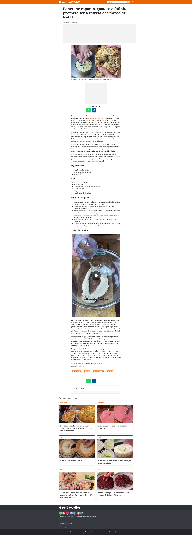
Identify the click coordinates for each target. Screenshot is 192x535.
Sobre (60, 519)
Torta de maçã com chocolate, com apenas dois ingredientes (114, 494)
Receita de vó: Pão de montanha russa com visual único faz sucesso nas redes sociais (76, 428)
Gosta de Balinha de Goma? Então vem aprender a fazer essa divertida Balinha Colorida (76, 495)
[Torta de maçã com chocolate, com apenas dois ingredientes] (115, 481)
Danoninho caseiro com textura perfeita (112, 427)
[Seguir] (67, 513)
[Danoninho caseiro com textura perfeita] (115, 414)
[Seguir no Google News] (63, 513)
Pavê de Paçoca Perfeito (71, 460)
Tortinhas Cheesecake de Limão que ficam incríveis (114, 461)
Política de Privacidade (65, 523)
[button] (132, 2)
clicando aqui (97, 363)
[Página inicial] (77, 2)
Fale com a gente (63, 527)
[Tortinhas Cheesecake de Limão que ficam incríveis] (115, 448)
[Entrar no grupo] (60, 513)
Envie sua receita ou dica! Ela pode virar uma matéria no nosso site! (78, 516)
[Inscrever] (78, 513)
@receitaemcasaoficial (95, 118)
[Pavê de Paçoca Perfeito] (77, 448)
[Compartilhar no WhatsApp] (88, 110)
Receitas (75, 22)
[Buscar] (128, 2)
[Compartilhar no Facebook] (94, 110)
